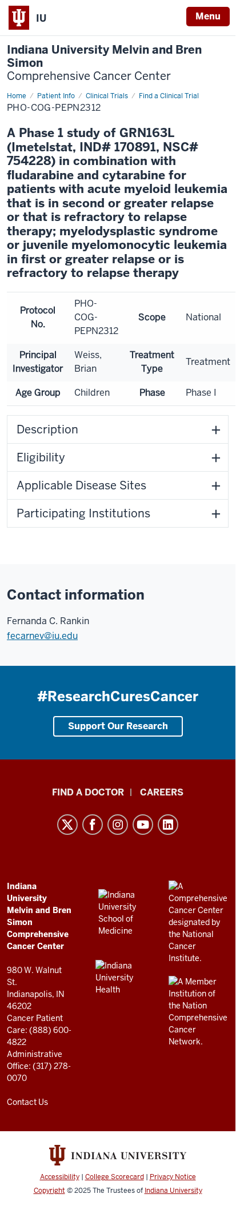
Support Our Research (118, 726)
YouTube (143, 824)
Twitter (67, 824)
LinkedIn (168, 824)
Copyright (49, 1190)
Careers (161, 792)
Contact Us (27, 1102)
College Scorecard (114, 1176)
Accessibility (59, 1176)
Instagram (117, 824)
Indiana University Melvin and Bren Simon (104, 63)
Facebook (92, 824)
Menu (208, 16)
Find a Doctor (88, 792)
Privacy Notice (173, 1176)
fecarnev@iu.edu (42, 636)
